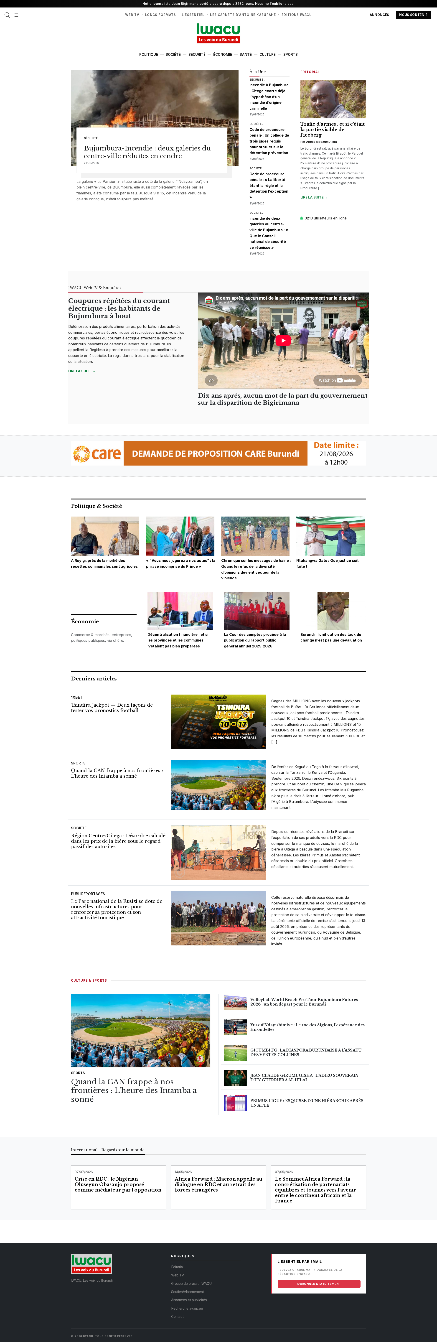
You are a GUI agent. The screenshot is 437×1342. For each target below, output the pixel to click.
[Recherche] (7, 13)
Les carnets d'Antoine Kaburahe (243, 15)
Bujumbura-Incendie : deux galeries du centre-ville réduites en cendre (147, 152)
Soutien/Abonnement (187, 1292)
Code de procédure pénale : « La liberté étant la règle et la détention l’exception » (268, 185)
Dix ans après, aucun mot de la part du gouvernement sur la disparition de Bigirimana (282, 399)
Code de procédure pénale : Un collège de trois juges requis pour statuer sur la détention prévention (269, 141)
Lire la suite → (314, 197)
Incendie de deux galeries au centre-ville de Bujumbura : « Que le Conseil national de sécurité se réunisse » (268, 233)
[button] (16, 13)
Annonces (379, 15)
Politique (148, 54)
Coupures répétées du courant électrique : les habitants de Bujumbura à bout (119, 308)
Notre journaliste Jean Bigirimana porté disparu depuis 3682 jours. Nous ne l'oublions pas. (218, 3)
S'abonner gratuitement (319, 1284)
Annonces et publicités (189, 1300)
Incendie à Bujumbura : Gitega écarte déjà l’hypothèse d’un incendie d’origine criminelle (269, 96)
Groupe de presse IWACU (191, 1283)
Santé (246, 54)
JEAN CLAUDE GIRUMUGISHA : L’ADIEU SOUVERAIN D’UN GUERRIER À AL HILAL (304, 1077)
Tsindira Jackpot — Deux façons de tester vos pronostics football (112, 707)
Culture (267, 54)
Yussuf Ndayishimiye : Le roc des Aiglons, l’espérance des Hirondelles (307, 1027)
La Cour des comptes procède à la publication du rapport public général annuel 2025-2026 (255, 640)
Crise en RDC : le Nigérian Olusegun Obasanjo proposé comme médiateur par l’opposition (118, 1184)
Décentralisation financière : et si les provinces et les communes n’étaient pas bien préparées (177, 640)
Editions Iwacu (297, 15)
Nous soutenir (413, 15)
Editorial (177, 1267)
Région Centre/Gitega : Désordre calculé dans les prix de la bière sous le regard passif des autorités (118, 841)
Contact (177, 1316)
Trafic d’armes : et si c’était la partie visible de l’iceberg (332, 129)
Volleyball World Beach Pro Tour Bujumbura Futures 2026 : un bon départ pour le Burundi (304, 1001)
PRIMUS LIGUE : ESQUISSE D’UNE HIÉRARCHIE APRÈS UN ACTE (306, 1102)
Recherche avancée (187, 1308)
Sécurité (197, 54)
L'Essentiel (193, 15)
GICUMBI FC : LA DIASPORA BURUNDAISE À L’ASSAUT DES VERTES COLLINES (306, 1052)
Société (173, 54)
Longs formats (160, 15)
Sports (290, 54)
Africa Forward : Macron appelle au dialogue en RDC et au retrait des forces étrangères (218, 1184)
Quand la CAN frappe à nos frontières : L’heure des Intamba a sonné (117, 773)
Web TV (132, 15)
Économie (222, 54)
